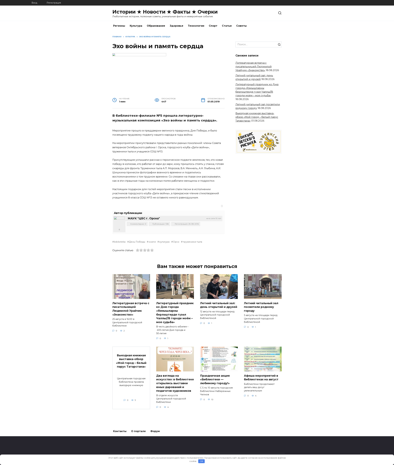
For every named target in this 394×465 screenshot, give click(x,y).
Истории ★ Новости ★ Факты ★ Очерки (165, 12)
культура (164, 241)
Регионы (119, 25)
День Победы (137, 241)
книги (152, 241)
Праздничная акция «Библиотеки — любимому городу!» (215, 379)
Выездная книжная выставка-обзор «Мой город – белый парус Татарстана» (256, 117)
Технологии (196, 25)
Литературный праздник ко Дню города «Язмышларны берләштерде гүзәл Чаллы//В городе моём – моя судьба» (175, 313)
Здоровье (176, 25)
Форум (155, 431)
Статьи (227, 25)
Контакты (120, 431)
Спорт (213, 25)
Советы (241, 25)
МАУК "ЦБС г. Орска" (144, 218)
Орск (176, 241)
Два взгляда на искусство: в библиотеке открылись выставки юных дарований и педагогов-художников (175, 383)
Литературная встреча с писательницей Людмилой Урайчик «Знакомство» (253, 66)
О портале (138, 431)
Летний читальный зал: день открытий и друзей (218, 305)
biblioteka (119, 241)
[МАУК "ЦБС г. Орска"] (119, 222)
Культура (136, 25)
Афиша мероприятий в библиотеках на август (261, 377)
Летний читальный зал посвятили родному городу (261, 307)
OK (201, 461)
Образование (156, 25)
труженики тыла (192, 241)
